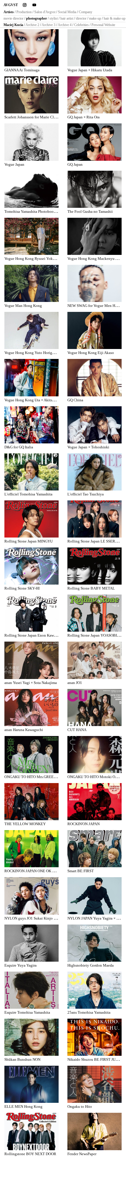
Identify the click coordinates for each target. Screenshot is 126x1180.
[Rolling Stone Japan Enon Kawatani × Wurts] (31, 613)
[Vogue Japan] (31, 141)
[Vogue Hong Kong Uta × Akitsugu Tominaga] (31, 377)
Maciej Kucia (13, 25)
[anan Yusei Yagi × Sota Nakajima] (31, 660)
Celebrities (81, 25)
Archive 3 (48, 25)
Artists (9, 12)
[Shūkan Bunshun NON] (31, 1037)
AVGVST (11, 5)
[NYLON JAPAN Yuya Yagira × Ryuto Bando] (94, 895)
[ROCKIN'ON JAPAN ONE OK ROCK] (31, 848)
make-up (95, 18)
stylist (54, 18)
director (81, 18)
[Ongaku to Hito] (94, 1084)
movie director (13, 18)
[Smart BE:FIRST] (94, 848)
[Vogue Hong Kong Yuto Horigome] (31, 330)
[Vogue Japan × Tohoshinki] (94, 424)
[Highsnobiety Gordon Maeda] (94, 943)
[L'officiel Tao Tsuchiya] (94, 471)
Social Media (67, 12)
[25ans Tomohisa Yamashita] (94, 990)
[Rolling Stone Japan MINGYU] (31, 519)
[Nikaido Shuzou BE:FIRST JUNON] (94, 1037)
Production (24, 12)
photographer (36, 18)
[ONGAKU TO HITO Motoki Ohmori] (94, 754)
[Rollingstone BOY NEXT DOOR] (31, 1131)
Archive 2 (32, 25)
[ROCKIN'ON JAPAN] (94, 801)
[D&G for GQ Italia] (31, 424)
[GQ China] (94, 377)
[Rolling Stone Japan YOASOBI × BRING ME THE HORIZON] (94, 613)
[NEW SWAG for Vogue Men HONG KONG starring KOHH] (94, 283)
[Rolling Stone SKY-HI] (31, 566)
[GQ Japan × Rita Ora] (94, 94)
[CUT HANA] (94, 707)
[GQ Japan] (94, 141)
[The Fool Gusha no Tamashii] (94, 189)
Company (85, 12)
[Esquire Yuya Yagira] (31, 943)
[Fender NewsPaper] (94, 1131)
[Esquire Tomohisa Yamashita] (31, 990)
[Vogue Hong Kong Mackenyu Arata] (94, 236)
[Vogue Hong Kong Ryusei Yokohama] (31, 236)
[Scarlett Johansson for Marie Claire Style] (31, 94)
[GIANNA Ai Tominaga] (31, 47)
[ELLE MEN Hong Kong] (31, 1084)
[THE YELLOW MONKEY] (31, 801)
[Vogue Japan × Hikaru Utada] (94, 47)
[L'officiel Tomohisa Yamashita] (31, 471)
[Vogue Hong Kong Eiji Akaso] (94, 330)
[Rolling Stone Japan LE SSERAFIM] (94, 519)
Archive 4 (64, 25)
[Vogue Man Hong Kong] (31, 283)
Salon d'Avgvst (44, 12)
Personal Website (103, 25)
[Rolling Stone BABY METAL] (94, 566)
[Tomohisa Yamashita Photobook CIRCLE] (31, 189)
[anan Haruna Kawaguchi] (31, 707)
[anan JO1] (94, 660)
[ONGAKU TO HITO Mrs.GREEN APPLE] (31, 754)
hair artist (66, 18)
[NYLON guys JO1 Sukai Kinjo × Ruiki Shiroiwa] (31, 895)
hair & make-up (114, 18)
